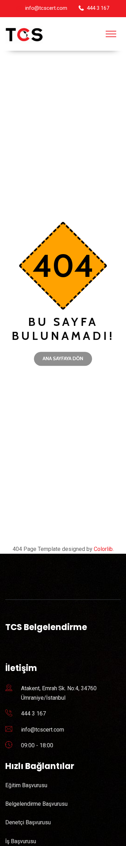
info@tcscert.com (46, 8)
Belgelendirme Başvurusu (36, 803)
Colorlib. (104, 549)
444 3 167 (98, 8)
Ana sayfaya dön (63, 358)
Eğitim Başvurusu (26, 785)
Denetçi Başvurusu (28, 822)
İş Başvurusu (20, 841)
